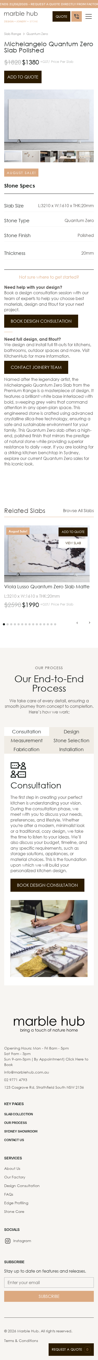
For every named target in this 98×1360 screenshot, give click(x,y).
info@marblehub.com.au (26, 1072)
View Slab (73, 543)
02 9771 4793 (15, 1079)
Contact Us (14, 1140)
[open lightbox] (49, 119)
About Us (12, 1168)
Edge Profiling (16, 1202)
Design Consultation (22, 1185)
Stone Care (14, 1211)
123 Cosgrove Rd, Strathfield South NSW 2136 (44, 1087)
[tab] (26, 731)
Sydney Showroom (20, 1131)
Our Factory (14, 1177)
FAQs (8, 1194)
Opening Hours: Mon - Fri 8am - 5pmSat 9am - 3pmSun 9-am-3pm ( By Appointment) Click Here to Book (46, 1056)
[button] (88, 16)
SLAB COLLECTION (18, 1114)
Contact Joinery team (36, 367)
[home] (21, 17)
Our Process (15, 1123)
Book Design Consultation (41, 321)
